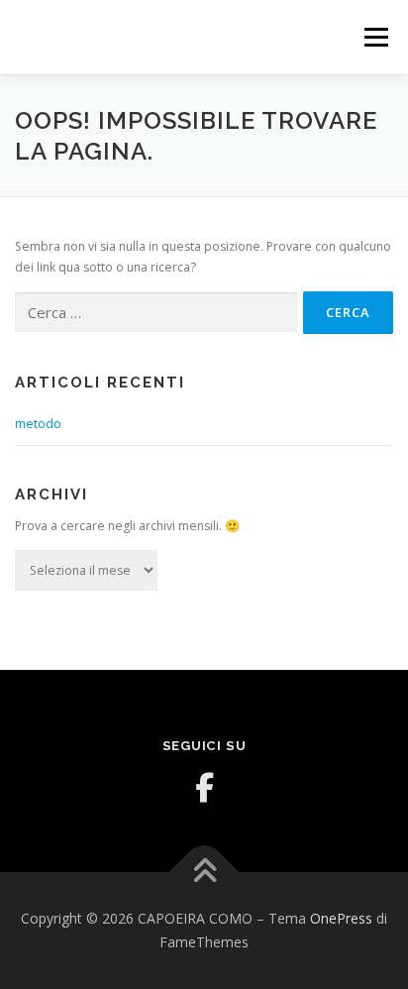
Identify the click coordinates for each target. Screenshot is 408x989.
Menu (374, 37)
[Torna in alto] (204, 872)
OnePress (341, 918)
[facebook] (204, 788)
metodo (38, 423)
